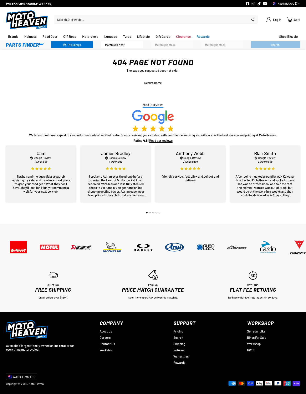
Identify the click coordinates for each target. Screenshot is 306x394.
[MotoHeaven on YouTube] (265, 3)
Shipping (179, 344)
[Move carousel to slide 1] (147, 212)
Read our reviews (161, 140)
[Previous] (7, 173)
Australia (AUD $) (287, 3)
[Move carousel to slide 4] (156, 212)
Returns (178, 350)
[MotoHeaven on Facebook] (247, 3)
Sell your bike (256, 331)
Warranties (181, 356)
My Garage (74, 44)
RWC (250, 350)
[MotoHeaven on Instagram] (253, 3)
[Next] (298, 173)
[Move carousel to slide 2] (150, 212)
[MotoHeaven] (27, 19)
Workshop (106, 350)
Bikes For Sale (256, 337)
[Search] (253, 19)
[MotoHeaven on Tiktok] (259, 3)
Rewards (179, 362)
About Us (106, 331)
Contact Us (107, 344)
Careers (105, 337)
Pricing (178, 331)
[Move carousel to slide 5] (159, 212)
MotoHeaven (36, 383)
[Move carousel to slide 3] (153, 212)
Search (178, 337)
